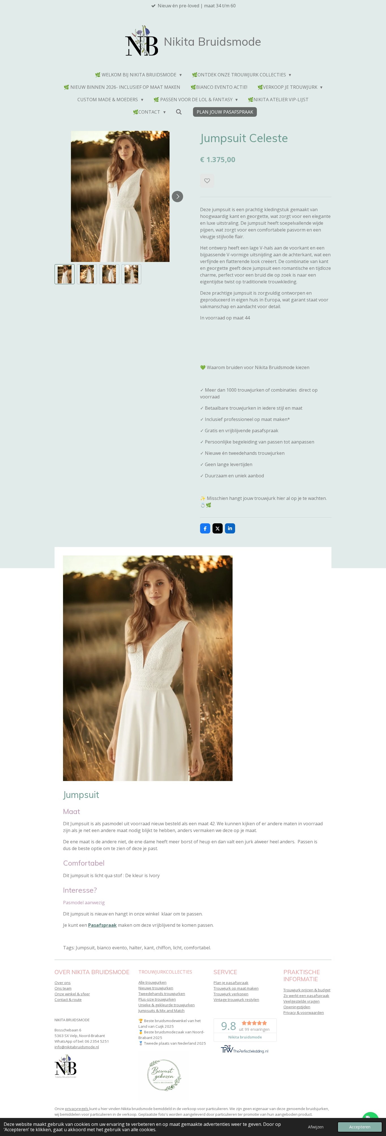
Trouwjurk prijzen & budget (306, 989)
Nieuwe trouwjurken (155, 988)
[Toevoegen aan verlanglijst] (207, 181)
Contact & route (68, 999)
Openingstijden (296, 1006)
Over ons (63, 982)
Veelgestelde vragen (301, 1001)
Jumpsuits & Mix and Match (161, 1010)
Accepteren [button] (359, 1127)
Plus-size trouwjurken (157, 999)
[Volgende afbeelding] (177, 196)
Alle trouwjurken (152, 982)
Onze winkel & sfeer (72, 993)
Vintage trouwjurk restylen (236, 999)
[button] (65, 274)
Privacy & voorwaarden (303, 1012)
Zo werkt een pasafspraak (306, 995)
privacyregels (77, 1108)
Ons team (63, 988)
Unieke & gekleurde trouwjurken (166, 1004)
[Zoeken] (179, 111)
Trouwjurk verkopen (231, 993)
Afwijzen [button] (316, 1127)
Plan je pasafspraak (231, 982)
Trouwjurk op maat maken (236, 988)
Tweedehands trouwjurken (161, 993)
